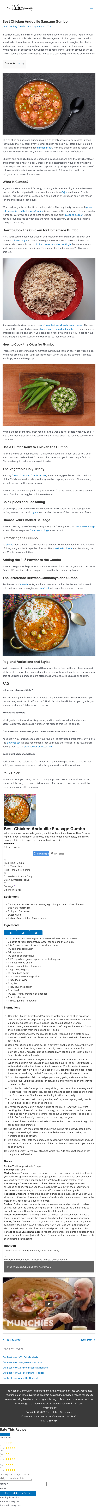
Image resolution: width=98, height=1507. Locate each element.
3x (36, 932)
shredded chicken (62, 548)
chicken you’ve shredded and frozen (58, 329)
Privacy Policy (49, 1408)
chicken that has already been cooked (62, 325)
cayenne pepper (73, 215)
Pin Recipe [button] (58, 853)
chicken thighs (19, 240)
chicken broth (44, 147)
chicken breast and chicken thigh (53, 244)
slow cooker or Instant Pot (38, 746)
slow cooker (13, 742)
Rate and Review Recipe (18, 1493)
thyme (34, 512)
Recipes (8, 26)
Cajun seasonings (39, 530)
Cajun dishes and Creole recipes (29, 475)
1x (10, 932)
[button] (5, 843)
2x (23, 932)
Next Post (88, 1339)
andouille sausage (85, 526)
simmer (10, 544)
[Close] (5, 1434)
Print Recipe (42, 853)
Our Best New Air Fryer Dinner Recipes (23, 1372)
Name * (4, 1484)
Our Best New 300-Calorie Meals (20, 1357)
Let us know (31, 1267)
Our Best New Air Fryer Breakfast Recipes (25, 1367)
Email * (4, 1488)
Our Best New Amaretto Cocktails (21, 1378)
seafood (44, 588)
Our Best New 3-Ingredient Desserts (22, 1362)
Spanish (23, 584)
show (20, 63)
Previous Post (12, 1339)
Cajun (64, 192)
